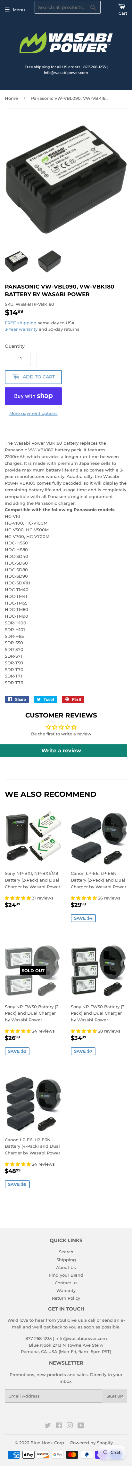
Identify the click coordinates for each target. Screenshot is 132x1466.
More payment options (33, 413)
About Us (66, 1267)
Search (66, 1251)
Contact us (66, 1282)
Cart (123, 13)
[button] (18, 897)
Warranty (66, 1290)
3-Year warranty (22, 329)
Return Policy (66, 1298)
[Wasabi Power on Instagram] (70, 1426)
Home (11, 98)
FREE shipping (21, 322)
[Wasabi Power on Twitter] (48, 1426)
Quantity (15, 346)
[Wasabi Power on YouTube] (81, 1426)
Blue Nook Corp (47, 1442)
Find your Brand (66, 1275)
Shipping (66, 1259)
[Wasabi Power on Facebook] (58, 1426)
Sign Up (115, 1396)
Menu (19, 9)
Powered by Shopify (91, 1442)
